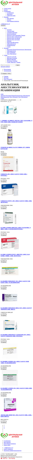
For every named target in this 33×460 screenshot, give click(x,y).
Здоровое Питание (12, 32)
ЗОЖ (5, 28)
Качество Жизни (11, 34)
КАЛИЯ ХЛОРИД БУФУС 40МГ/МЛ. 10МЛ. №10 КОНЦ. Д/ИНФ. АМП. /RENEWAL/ (15, 255)
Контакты (9, 14)
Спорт (8, 46)
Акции (6, 10)
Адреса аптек (7, 8)
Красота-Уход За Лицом (13, 38)
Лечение (6, 48)
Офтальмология (11, 44)
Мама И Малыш (11, 59)
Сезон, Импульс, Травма (13, 62)
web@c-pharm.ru (8, 449)
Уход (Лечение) (11, 52)
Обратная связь (11, 15)
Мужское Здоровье (12, 61)
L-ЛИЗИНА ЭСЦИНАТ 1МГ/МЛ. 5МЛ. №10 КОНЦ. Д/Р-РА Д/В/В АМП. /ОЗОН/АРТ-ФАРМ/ (16, 121)
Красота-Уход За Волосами (14, 36)
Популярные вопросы (13, 21)
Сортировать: (4, 100)
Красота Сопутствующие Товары (16, 35)
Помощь (6, 17)
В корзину (3, 128)
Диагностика (10, 31)
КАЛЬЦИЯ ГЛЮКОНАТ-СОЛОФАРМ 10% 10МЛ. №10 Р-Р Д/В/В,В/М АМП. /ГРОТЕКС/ (15, 335)
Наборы (9, 41)
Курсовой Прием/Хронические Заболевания (19, 49)
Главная (6, 76)
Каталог (3, 25)
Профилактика (11, 45)
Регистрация (7, 69)
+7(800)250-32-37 (5, 24)
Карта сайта (7, 445)
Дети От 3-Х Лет (11, 56)
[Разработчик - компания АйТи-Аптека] (8, 458)
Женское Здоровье (12, 58)
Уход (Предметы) (11, 53)
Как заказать (10, 18)
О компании (7, 11)
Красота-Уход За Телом (13, 39)
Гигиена (9, 29)
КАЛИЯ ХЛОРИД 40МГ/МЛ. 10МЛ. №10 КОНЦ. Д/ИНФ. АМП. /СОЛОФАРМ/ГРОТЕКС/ (16, 228)
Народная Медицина (12, 42)
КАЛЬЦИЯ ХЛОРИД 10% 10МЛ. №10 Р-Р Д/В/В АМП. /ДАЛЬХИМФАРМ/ (15, 362)
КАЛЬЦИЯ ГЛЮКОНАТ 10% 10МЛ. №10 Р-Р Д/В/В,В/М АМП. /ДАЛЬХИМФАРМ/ (15, 281)
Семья (5, 55)
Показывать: (4, 101)
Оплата (9, 19)
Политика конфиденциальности (12, 450)
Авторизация (7, 70)
